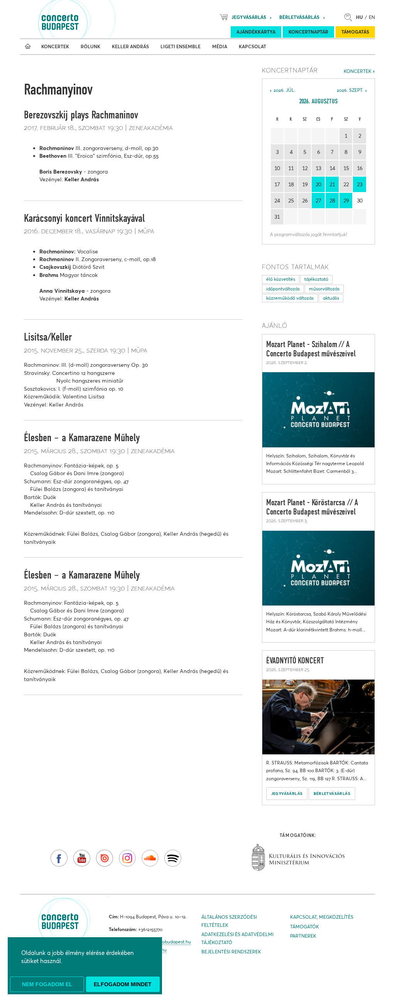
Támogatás (355, 32)
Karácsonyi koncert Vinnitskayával (84, 218)
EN (372, 17)
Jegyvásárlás (248, 17)
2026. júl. (284, 90)
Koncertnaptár (308, 32)
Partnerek (303, 936)
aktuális (331, 298)
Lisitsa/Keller (48, 337)
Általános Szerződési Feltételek (229, 921)
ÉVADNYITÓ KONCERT (295, 661)
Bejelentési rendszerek (231, 952)
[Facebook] (59, 858)
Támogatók (304, 926)
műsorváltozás (324, 289)
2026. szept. (350, 90)
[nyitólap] (27, 46)
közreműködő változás (290, 298)
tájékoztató (316, 279)
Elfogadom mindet (123, 984)
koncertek (357, 71)
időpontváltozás (283, 289)
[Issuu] (104, 858)
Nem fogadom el (47, 984)
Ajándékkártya (255, 32)
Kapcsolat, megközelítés (321, 917)
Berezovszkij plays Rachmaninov (81, 115)
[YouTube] (81, 858)
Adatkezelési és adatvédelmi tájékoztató (237, 938)
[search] (350, 17)
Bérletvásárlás (299, 17)
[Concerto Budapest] (86, 19)
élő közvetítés (280, 279)
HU (359, 17)
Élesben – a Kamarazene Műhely (82, 438)
